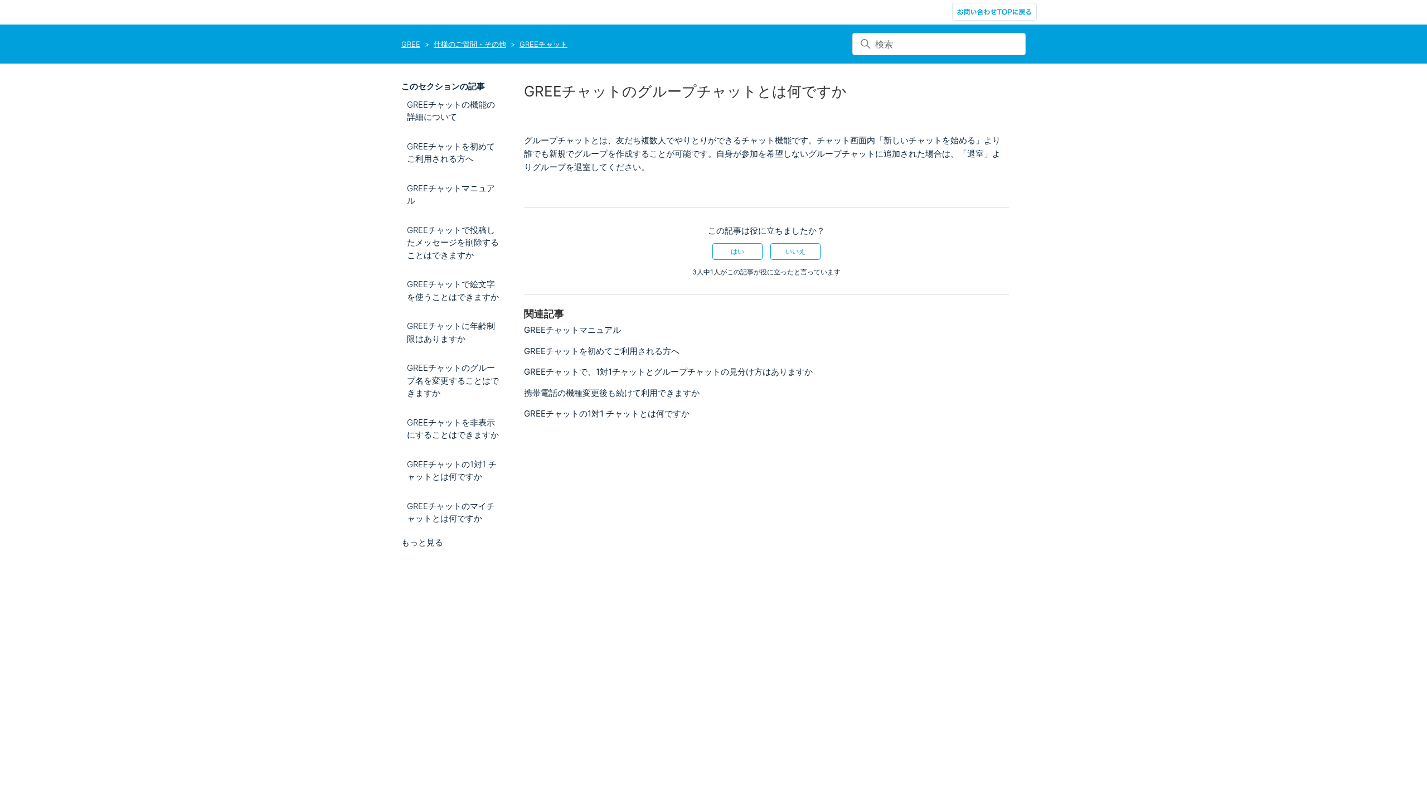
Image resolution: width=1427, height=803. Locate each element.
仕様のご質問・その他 (470, 44)
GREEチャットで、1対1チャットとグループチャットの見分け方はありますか (668, 371)
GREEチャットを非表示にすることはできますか (453, 429)
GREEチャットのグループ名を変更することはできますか (453, 380)
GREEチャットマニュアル (451, 194)
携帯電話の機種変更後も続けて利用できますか (612, 393)
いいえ (795, 251)
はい (737, 251)
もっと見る (422, 542)
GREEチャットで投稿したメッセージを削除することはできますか (453, 242)
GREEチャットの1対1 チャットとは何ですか (452, 470)
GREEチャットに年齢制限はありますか (451, 332)
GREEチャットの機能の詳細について (451, 111)
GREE (410, 44)
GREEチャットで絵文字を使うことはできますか (453, 290)
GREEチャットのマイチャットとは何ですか (451, 512)
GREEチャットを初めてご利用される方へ (451, 153)
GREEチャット (543, 44)
